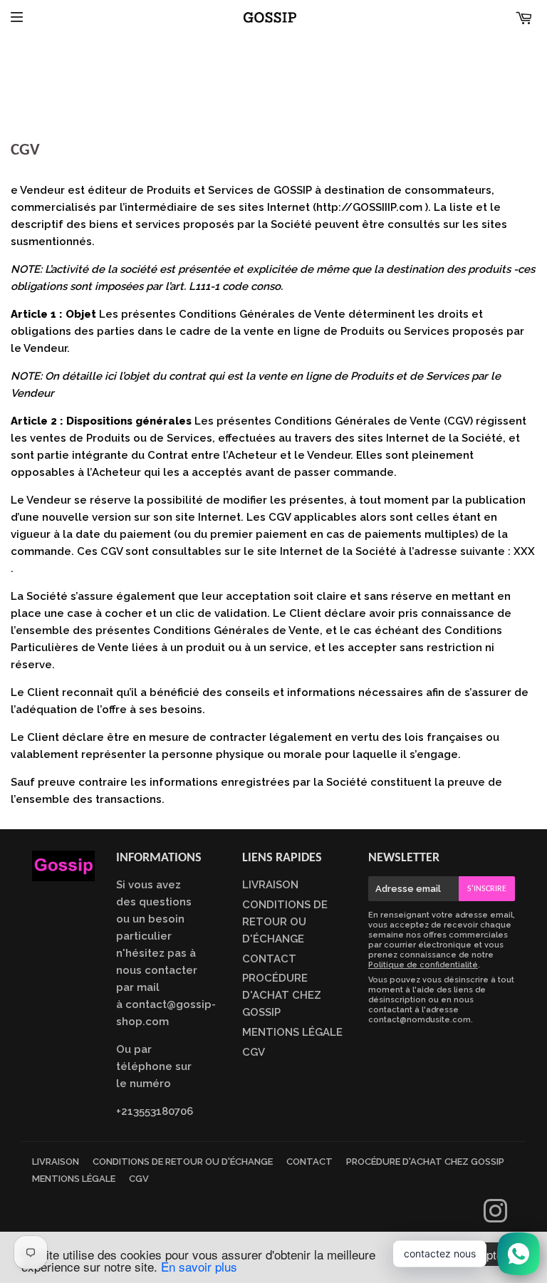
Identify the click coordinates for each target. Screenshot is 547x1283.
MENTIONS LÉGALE (292, 1032)
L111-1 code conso (235, 286)
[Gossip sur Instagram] (495, 1217)
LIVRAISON (270, 884)
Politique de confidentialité (423, 965)
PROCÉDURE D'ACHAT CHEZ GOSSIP (281, 995)
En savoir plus (199, 1266)
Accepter (483, 1254)
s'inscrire (486, 889)
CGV (253, 1052)
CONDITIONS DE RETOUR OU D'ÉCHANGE (285, 921)
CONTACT (269, 958)
